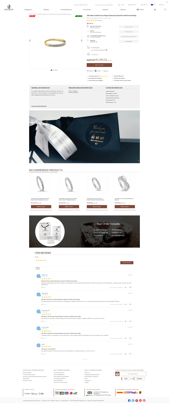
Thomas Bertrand (46, 310)
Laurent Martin (45, 327)
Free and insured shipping (96, 80)
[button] (51, 70)
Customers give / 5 (94, 76)
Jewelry (35, 14)
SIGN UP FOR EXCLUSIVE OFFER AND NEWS (129, 370)
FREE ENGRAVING (58, 380)
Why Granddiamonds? (62, 370)
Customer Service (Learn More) (122, 80)
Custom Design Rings (29, 374)
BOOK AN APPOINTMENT (81, 4)
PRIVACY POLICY (55, 400)
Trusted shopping (93, 389)
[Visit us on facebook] (129, 400)
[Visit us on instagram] (144, 400)
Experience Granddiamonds (33, 370)
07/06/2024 (130, 275)
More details (45, 206)
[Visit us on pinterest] (136, 400)
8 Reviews (99, 20)
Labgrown (105, 9)
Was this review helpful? (116, 287)
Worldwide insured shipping (128, 389)
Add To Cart (99, 65)
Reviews (37, 257)
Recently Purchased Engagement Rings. (35, 376)
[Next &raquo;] (86, 359)
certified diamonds (66, 9)
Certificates (29, 389)
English (161, 4)
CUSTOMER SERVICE (59, 372)
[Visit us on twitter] (133, 400)
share (44, 287)
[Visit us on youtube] (140, 400)
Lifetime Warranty (119, 76)
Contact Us (87, 380)
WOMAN (139, 378)
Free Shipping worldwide (61, 376)
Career (86, 382)
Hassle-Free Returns (119, 78)
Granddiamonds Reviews (91, 374)
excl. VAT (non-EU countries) (102, 4)
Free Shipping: (95, 47)
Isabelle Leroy (45, 275)
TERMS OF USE (46, 400)
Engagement (28, 9)
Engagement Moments (91, 376)
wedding (46, 9)
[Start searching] (165, 9)
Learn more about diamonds (39, 106)
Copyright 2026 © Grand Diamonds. (32, 400)
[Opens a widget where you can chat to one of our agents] (162, 404)
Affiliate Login (27, 380)
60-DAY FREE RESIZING (59, 378)
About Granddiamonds (93, 370)
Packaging (26, 378)
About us (87, 372)
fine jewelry (87, 9)
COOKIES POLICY (64, 400)
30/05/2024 (130, 344)
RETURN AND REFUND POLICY (78, 400)
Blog (86, 378)
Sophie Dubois (45, 293)
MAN (126, 378)
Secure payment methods (64, 389)
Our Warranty (94, 54)
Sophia (43, 344)
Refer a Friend (27, 372)
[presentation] (30, 40)
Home (30, 14)
